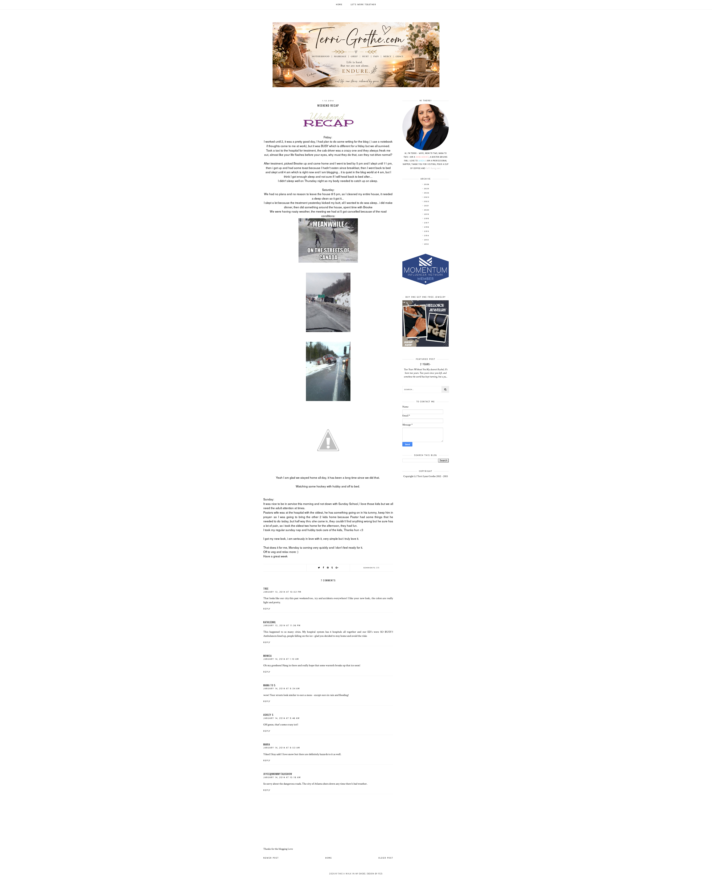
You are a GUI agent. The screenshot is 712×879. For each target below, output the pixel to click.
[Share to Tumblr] (332, 567)
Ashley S (268, 715)
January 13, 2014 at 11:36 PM (282, 625)
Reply (267, 609)
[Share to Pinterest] (328, 567)
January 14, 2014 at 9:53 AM (281, 748)
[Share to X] (319, 567)
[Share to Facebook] (323, 567)
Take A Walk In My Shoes (351, 873)
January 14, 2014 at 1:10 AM (281, 659)
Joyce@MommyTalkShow (277, 774)
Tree (265, 588)
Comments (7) (371, 568)
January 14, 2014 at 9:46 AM (281, 718)
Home (339, 4)
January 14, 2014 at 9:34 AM (281, 688)
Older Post (385, 858)
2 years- (425, 364)
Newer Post (271, 858)
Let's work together (363, 4)
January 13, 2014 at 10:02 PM (282, 592)
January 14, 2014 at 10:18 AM (282, 777)
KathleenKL (269, 622)
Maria (266, 744)
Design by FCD (374, 873)
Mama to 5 (269, 685)
